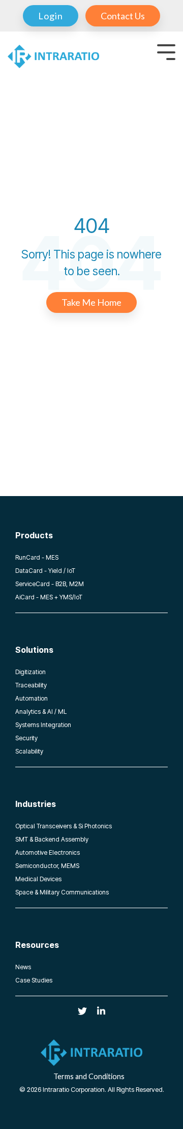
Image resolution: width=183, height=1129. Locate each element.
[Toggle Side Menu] (166, 51)
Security (26, 738)
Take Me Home (91, 302)
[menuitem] (50, 15)
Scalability (29, 751)
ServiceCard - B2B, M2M (49, 584)
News (23, 967)
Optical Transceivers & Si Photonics (63, 826)
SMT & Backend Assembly (51, 839)
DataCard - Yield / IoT (45, 570)
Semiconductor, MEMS (47, 866)
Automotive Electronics (47, 852)
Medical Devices (38, 879)
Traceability (31, 685)
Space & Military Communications (62, 892)
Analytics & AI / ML (41, 711)
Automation (31, 698)
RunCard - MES (36, 557)
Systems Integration (43, 725)
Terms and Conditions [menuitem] (89, 1076)
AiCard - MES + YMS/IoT (48, 597)
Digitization (30, 672)
